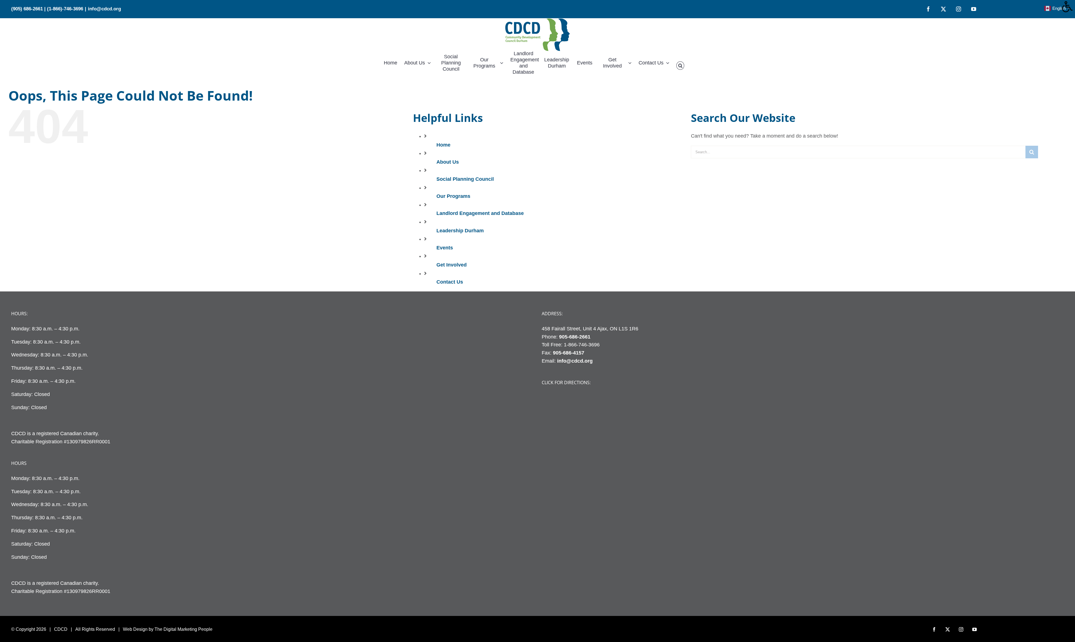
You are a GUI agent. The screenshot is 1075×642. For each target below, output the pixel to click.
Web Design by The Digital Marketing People (167, 629)
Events (444, 248)
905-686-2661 (574, 337)
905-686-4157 (568, 353)
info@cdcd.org (104, 8)
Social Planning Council (465, 179)
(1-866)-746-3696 (65, 8)
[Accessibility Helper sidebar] (1068, 6)
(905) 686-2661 (27, 8)
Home (443, 145)
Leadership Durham (460, 230)
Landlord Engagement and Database (480, 213)
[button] (680, 65)
